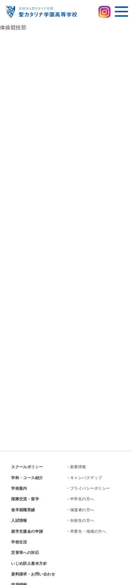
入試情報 (19, 520)
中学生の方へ (82, 499)
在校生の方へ (82, 520)
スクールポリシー (27, 467)
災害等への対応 (25, 552)
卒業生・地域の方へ (88, 531)
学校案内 (19, 488)
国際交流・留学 (25, 499)
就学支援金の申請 (27, 531)
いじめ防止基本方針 (29, 563)
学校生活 (19, 542)
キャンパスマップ (86, 478)
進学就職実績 (23, 510)
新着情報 (78, 467)
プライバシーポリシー (90, 488)
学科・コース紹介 (27, 478)
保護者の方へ (82, 510)
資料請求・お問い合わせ (33, 574)
